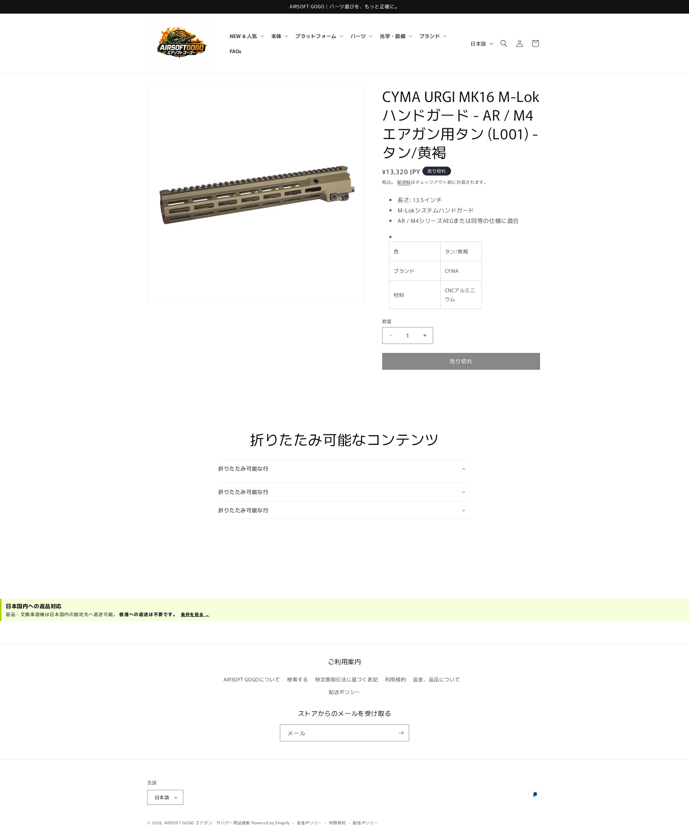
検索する (297, 679)
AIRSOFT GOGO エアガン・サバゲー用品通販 (207, 822)
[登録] (401, 732)
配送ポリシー (344, 691)
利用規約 (395, 679)
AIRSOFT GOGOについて (252, 679)
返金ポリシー (309, 822)
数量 (387, 321)
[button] (246, 35)
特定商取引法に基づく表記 (346, 679)
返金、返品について (436, 679)
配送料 (404, 182)
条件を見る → (195, 614)
